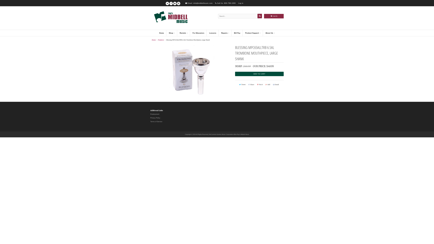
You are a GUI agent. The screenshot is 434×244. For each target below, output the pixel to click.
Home (161, 33)
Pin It (261, 84)
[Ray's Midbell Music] (170, 18)
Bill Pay (237, 33)
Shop (171, 33)
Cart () (274, 16)
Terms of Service (156, 121)
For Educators (198, 33)
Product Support (252, 33)
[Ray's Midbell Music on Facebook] (171, 3)
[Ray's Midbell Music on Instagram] (178, 3)
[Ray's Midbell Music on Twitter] (167, 3)
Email (277, 84)
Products (161, 40)
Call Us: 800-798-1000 (226, 3)
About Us (269, 33)
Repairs (224, 33)
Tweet (243, 84)
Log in (240, 3)
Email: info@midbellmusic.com (200, 3)
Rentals (183, 33)
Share (252, 84)
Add (268, 84)
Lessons (212, 33)
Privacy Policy (155, 118)
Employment (154, 114)
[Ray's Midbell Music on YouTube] (175, 3)
